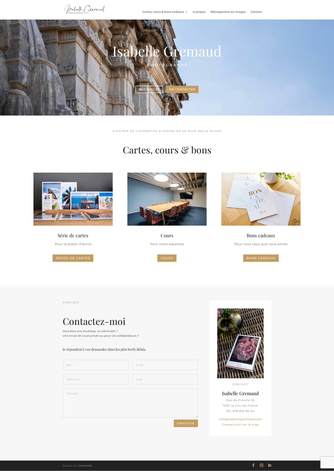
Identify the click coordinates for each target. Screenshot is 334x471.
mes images (149, 89)
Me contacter (182, 89)
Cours (167, 258)
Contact (256, 12)
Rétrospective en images (228, 12)
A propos (199, 12)
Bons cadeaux (260, 258)
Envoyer (186, 423)
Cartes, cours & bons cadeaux (163, 12)
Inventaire (85, 465)
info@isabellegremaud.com (240, 419)
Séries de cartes (73, 258)
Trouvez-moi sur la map (240, 424)
